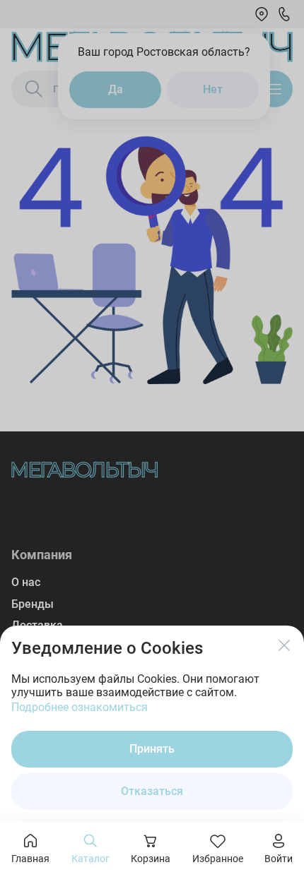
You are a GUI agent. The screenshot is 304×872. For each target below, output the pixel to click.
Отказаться (152, 791)
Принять (152, 748)
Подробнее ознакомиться (79, 707)
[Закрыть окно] (284, 645)
